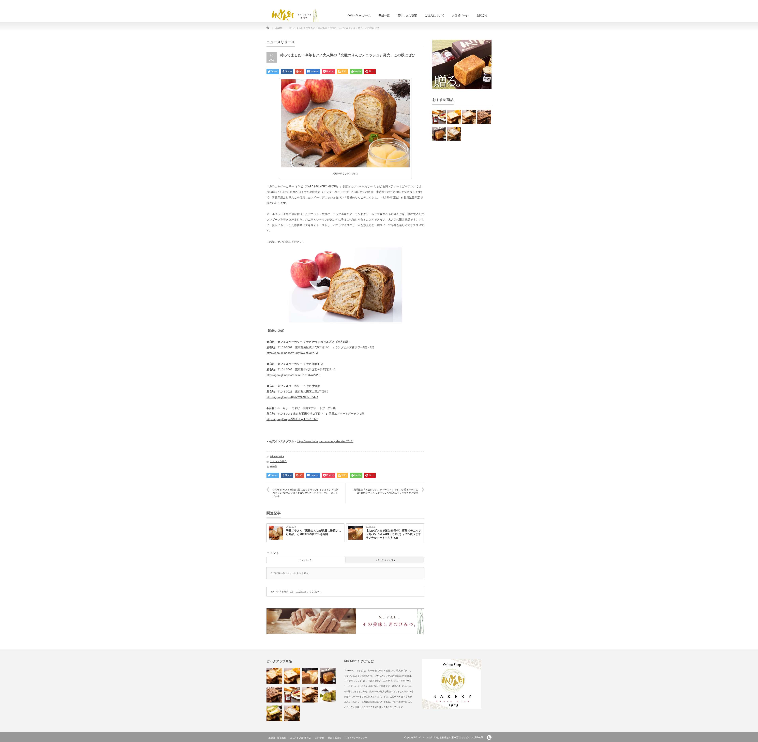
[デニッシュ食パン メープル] (274, 676)
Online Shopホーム (359, 15)
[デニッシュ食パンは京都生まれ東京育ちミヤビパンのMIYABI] (294, 15)
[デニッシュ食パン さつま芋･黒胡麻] (454, 134)
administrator (277, 456)
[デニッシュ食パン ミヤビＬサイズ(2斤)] (310, 676)
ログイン (301, 591)
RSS (489, 737)
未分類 (278, 27)
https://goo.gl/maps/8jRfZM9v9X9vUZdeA (292, 397)
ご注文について (434, 15)
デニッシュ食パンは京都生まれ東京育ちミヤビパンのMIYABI (450, 737)
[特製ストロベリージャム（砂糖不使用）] (439, 117)
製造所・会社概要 (277, 737)
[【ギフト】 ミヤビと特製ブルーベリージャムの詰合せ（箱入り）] (439, 134)
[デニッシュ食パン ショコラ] (484, 117)
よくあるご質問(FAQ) (300, 737)
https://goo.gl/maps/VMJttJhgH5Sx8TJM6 (292, 419)
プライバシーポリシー (356, 737)
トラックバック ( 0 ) (385, 560)
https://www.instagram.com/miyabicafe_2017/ (325, 441)
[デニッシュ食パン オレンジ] (454, 117)
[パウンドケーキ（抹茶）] (328, 695)
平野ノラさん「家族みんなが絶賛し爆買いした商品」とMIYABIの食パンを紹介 (313, 532)
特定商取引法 (334, 737)
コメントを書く (278, 461)
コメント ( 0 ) (305, 560)
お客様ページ (460, 15)
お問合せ (482, 15)
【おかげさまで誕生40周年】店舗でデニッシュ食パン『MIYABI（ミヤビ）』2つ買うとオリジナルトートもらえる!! (393, 534)
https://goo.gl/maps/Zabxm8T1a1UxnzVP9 (292, 375)
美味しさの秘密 (407, 15)
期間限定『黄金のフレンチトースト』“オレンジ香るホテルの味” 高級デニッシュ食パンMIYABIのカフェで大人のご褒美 (386, 491)
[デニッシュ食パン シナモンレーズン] (469, 117)
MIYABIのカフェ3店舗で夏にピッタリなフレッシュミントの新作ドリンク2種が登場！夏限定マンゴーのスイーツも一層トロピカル (305, 493)
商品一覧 (384, 15)
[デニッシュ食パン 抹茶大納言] (274, 713)
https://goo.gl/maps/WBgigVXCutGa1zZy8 (292, 352)
